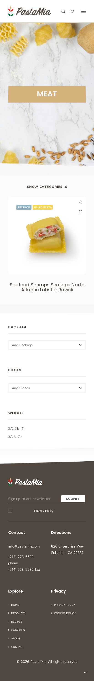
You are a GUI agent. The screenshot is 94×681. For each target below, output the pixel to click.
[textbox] (47, 345)
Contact (17, 646)
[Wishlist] (69, 11)
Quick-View (80, 202)
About (15, 638)
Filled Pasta (43, 207)
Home (15, 604)
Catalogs (18, 630)
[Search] (61, 11)
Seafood (24, 207)
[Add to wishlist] (80, 212)
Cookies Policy (65, 613)
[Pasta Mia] (29, 11)
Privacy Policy (43, 511)
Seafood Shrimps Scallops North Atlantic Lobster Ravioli (47, 287)
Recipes (16, 621)
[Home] (25, 482)
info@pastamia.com (24, 546)
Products (18, 613)
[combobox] (47, 344)
